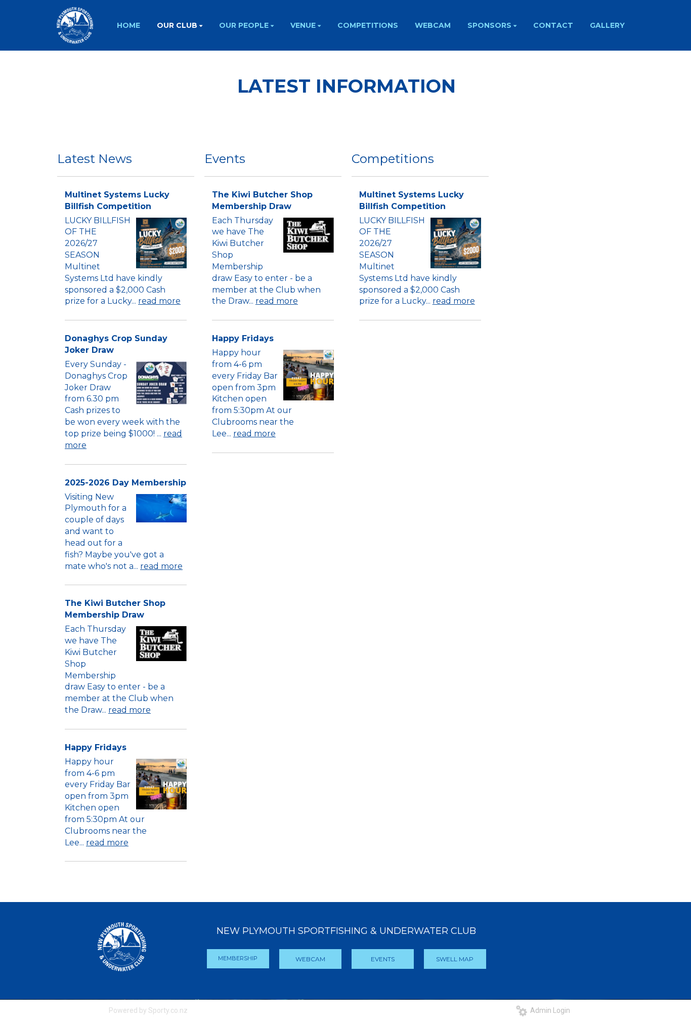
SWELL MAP (454, 959)
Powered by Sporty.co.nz (148, 1010)
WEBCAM (310, 959)
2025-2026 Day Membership (125, 482)
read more (159, 301)
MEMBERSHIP (237, 958)
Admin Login (548, 1010)
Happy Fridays (95, 747)
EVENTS (383, 959)
